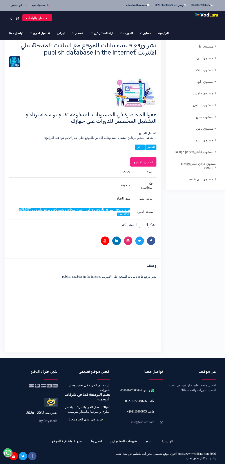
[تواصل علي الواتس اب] (7, 452)
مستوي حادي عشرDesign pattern (198, 165)
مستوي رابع (205, 81)
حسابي (147, 33)
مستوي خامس (203, 93)
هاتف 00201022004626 (139, 401)
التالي (140, 147)
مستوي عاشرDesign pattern (194, 152)
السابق (151, 147)
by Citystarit (48, 421)
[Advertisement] (82, 316)
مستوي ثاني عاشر (200, 179)
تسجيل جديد (38, 5)
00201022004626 (200, 5)
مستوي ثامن (204, 128)
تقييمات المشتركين (123, 441)
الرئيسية (163, 33)
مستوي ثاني (205, 58)
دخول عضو (18, 5)
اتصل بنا (96, 441)
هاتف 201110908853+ (140, 411)
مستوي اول (205, 46)
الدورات (128, 33)
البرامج (60, 33)
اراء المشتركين (103, 33)
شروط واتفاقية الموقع (67, 441)
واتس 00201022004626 (135, 390)
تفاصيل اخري (41, 33)
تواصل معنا (16, 33)
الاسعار (79, 33)
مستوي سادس (203, 105)
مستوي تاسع (204, 140)
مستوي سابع (204, 117)
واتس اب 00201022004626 (169, 5)
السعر (149, 441)
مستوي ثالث (204, 70)
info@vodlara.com (136, 5)
